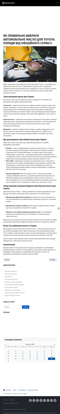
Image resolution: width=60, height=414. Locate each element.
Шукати (25, 307)
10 (8, 354)
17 (8, 356)
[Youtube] (55, 400)
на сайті (47, 159)
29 (44, 359)
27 (30, 359)
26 (23, 359)
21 (37, 356)
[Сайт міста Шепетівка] (8, 3)
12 (22, 354)
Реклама (12, 400)
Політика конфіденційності (11, 403)
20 (30, 356)
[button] (58, 3)
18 (15, 356)
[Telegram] (30, 400)
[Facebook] (37, 400)
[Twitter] (41, 400)
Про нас (5, 400)
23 (51, 356)
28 (37, 359)
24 (8, 359)
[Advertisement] (30, 17)
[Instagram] (48, 400)
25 (15, 359)
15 (44, 354)
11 (15, 354)
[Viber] (33, 400)
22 (44, 356)
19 (22, 356)
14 (37, 354)
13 (30, 354)
